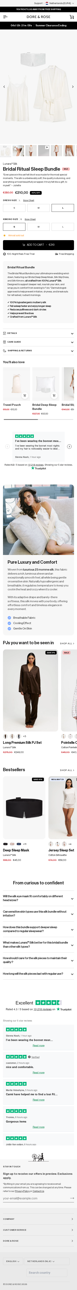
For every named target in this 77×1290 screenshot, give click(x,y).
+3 (24, 736)
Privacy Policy (22, 1191)
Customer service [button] (14, 1230)
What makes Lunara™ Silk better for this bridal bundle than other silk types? (35, 944)
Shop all (66, 770)
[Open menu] (8, 16)
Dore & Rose (13, 1284)
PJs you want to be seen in (28, 643)
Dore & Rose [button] (11, 1241)
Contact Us (38, 1191)
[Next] (73, 87)
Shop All (66, 643)
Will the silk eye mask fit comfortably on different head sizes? (33, 898)
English (11, 1261)
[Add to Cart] (24, 395)
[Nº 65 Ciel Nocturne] (18, 844)
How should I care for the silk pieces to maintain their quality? (35, 960)
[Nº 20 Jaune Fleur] (63, 736)
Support (38, 3)
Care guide (14, 342)
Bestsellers (14, 770)
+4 (70, 844)
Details (12, 333)
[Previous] (4, 87)
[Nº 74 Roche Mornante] (12, 736)
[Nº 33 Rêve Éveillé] (12, 844)
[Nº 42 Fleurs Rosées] (70, 736)
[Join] (71, 1198)
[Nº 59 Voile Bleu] (57, 844)
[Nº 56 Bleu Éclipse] (18, 736)
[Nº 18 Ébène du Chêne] (5, 844)
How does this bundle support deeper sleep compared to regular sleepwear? (30, 929)
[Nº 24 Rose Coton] (64, 844)
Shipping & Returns (19, 350)
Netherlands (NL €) (39, 1261)
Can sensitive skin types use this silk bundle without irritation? (35, 913)
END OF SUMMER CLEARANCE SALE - (38, 9)
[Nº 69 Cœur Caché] (50, 844)
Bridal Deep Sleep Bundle (44, 407)
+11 (24, 844)
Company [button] (8, 1219)
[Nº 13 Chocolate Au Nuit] (5, 736)
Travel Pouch (12, 405)
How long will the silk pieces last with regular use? (33, 973)
